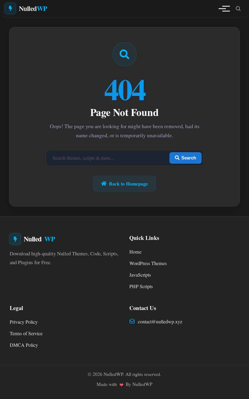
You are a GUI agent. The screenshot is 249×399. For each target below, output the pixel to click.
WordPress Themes (148, 263)
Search (188, 157)
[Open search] (238, 8)
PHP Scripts (141, 286)
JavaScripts (140, 274)
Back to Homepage (128, 183)
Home (135, 251)
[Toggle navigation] (222, 8)
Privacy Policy (24, 322)
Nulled (33, 8)
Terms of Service (26, 333)
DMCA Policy (24, 345)
